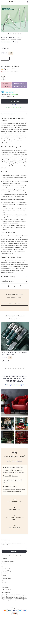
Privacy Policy (5, 587)
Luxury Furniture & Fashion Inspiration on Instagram (15, 378)
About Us (4, 583)
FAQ (3, 566)
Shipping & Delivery (6, 571)
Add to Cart (14, 101)
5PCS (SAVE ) (6, 86)
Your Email (5, 547)
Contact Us (4, 585)
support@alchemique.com (8, 561)
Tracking (4, 575)
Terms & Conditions (6, 589)
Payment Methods (6, 568)
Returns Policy (5, 573)
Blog (3, 580)
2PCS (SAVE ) (6, 83)
